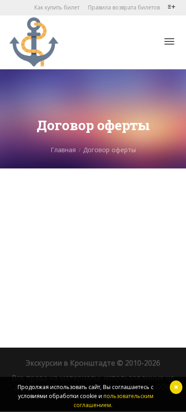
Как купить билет (56, 7)
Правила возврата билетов (124, 7)
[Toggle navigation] (169, 41)
